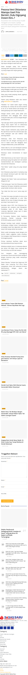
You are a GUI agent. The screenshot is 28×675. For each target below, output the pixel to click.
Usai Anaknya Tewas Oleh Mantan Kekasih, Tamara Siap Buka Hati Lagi (12, 304)
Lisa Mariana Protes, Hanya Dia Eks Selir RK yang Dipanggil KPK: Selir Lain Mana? (14, 331)
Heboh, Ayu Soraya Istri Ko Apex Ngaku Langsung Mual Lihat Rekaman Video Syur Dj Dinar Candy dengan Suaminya (16, 545)
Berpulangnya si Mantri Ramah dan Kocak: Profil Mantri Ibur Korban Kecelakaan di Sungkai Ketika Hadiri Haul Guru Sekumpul (15, 591)
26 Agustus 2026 (5, 307)
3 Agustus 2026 (5, 446)
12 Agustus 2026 (5, 334)
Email (3, 487)
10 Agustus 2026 (5, 362)
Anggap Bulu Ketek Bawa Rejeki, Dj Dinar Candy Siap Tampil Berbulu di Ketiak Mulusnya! (12, 442)
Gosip (6, 6)
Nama (3, 480)
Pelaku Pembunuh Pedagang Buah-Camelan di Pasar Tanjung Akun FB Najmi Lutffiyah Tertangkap (11, 533)
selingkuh (19, 273)
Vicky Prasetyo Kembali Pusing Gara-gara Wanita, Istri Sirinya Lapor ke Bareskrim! (12, 358)
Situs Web (3, 493)
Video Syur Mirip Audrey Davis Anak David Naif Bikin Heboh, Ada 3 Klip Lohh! (15, 568)
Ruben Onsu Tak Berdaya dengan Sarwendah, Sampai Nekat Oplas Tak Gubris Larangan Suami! (13, 413)
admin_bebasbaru (10, 31)
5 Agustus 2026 (5, 389)
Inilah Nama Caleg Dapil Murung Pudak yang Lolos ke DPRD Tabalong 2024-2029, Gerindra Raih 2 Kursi (16, 583)
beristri (6, 273)
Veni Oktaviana (5, 275)
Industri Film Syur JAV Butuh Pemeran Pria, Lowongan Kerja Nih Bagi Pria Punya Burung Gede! (16, 575)
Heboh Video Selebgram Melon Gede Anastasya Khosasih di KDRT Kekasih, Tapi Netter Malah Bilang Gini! (15, 561)
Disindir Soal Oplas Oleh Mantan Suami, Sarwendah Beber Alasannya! (13, 386)
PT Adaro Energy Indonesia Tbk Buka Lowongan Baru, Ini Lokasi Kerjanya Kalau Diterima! (15, 607)
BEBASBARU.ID (5, 59)
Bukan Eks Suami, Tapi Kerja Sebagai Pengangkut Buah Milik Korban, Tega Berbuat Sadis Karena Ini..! (16, 553)
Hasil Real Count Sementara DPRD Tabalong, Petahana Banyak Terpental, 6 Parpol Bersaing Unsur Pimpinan (16, 599)
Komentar (4, 461)
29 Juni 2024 (19, 31)
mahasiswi (12, 273)
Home (2, 6)
